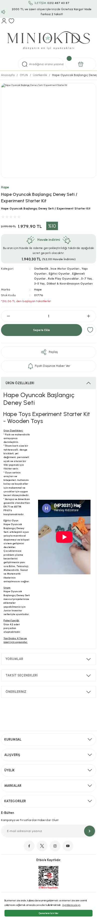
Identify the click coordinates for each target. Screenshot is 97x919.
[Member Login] (4, 21)
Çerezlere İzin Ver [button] (48, 913)
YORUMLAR (14, 659)
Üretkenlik (41, 268)
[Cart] (80, 64)
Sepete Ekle (41, 330)
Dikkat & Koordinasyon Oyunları (70, 283)
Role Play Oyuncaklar (63, 278)
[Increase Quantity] (91, 316)
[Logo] (48, 41)
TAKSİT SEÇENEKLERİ (21, 675)
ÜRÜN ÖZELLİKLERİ (19, 383)
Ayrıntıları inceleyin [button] (71, 905)
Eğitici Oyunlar (59, 273)
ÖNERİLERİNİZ (15, 692)
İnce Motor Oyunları (64, 268)
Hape (5, 187)
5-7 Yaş (86, 278)
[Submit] (89, 831)
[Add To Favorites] (90, 330)
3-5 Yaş (39, 283)
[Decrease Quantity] (6, 316)
